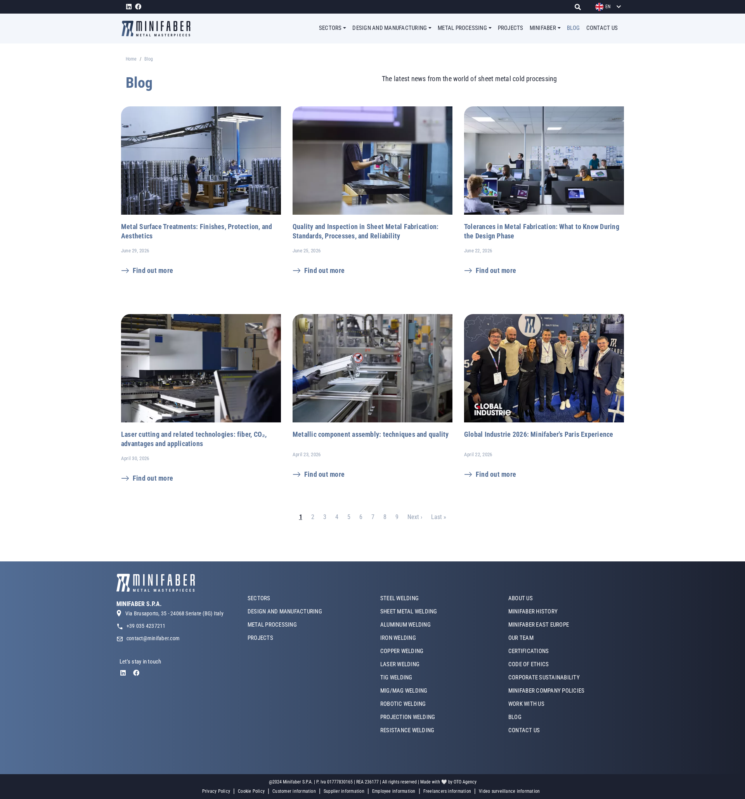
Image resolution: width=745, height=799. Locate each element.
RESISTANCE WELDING (407, 730)
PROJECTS (510, 27)
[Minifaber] (159, 28)
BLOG (573, 27)
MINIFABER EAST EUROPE (538, 624)
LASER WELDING (399, 664)
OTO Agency (465, 782)
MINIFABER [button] (543, 27)
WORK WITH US (526, 703)
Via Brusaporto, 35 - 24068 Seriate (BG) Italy (174, 613)
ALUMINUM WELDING (405, 624)
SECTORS (259, 598)
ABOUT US (520, 598)
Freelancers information (447, 791)
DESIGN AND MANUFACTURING (285, 611)
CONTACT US (602, 27)
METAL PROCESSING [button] (462, 27)
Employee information (394, 791)
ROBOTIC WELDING (403, 703)
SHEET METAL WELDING (408, 611)
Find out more (153, 270)
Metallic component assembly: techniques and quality (371, 434)
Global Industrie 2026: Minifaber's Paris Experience (538, 434)
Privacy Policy (216, 791)
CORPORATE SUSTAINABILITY (544, 677)
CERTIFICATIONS (528, 651)
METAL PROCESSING (272, 624)
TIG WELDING (396, 677)
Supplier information (344, 791)
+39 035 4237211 (146, 626)
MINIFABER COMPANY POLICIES (546, 690)
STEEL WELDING (399, 598)
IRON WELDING (398, 637)
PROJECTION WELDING (407, 717)
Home (131, 59)
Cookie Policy (251, 791)
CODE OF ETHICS (528, 664)
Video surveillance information (509, 791)
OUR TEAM (521, 637)
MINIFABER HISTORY (533, 611)
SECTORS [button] (330, 27)
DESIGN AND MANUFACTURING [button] (389, 27)
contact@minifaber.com (153, 638)
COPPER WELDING (401, 651)
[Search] (580, 7)
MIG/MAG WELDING (404, 690)
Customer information (294, 791)
